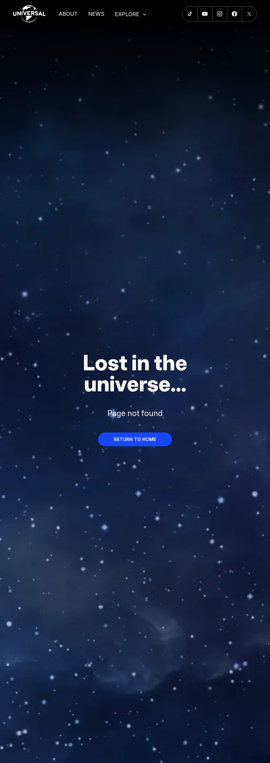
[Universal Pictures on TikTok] (190, 13)
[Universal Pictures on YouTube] (205, 13)
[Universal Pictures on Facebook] (234, 13)
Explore (127, 14)
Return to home (135, 439)
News (96, 14)
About (68, 14)
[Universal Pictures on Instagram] (219, 13)
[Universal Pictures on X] (249, 13)
